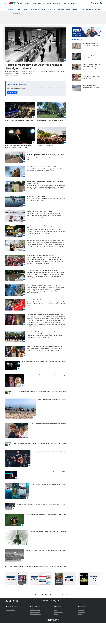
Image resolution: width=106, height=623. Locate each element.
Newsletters (45, 595)
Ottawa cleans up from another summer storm (50, 121)
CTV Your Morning (69, 3)
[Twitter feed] (7, 601)
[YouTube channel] (14, 601)
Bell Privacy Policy (35, 610)
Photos (68, 9)
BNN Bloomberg (58, 612)
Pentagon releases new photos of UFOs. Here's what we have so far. (46, 550)
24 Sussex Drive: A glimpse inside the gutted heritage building (45, 314)
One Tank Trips (51, 9)
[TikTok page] (10, 601)
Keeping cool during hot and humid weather (39, 211)
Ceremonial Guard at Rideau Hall (36, 300)
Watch (48, 3)
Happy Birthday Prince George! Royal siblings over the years (48, 423)
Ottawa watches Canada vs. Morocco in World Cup (41, 255)
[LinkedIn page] (17, 601)
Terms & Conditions (35, 612)
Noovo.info (81, 610)
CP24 (55, 610)
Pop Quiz (81, 9)
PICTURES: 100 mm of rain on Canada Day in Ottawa (42, 270)
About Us (52, 595)
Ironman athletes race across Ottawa (38, 152)
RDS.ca (80, 614)
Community (89, 9)
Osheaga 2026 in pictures (45, 145)
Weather (24, 9)
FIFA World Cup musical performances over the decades (49, 451)
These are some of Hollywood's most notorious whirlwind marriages (46, 375)
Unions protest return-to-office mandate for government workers (46, 240)
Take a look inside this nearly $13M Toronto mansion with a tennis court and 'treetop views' (40, 391)
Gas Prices (60, 9)
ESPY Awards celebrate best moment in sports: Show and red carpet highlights (43, 472)
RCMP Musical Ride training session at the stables (41, 331)
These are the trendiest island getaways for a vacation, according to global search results (40, 443)
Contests (74, 9)
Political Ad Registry (35, 614)
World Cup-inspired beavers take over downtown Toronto (43, 285)
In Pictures (56, 3)
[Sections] (5, 3)
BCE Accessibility (10, 610)
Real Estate (98, 9)
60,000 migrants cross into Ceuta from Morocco (52, 399)
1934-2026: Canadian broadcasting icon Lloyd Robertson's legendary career (18, 146)
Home (27, 3)
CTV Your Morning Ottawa (37, 9)
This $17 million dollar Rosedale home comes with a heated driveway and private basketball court (38, 566)
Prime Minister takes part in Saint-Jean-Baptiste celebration (44, 346)
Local (34, 3)
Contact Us (70, 595)
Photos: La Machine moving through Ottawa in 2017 (41, 166)
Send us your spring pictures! (16, 84)
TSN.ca (56, 614)
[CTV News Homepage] (15, 3)
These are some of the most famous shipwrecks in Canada (49, 484)
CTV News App (37, 595)
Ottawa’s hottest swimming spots (36, 196)
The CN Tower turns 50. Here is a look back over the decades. (48, 531)
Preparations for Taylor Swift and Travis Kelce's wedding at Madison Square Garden (41, 504)
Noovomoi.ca (81, 612)
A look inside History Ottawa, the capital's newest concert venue (19, 121)
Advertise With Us (61, 595)
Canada (41, 3)
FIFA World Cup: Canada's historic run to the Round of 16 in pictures (46, 514)
